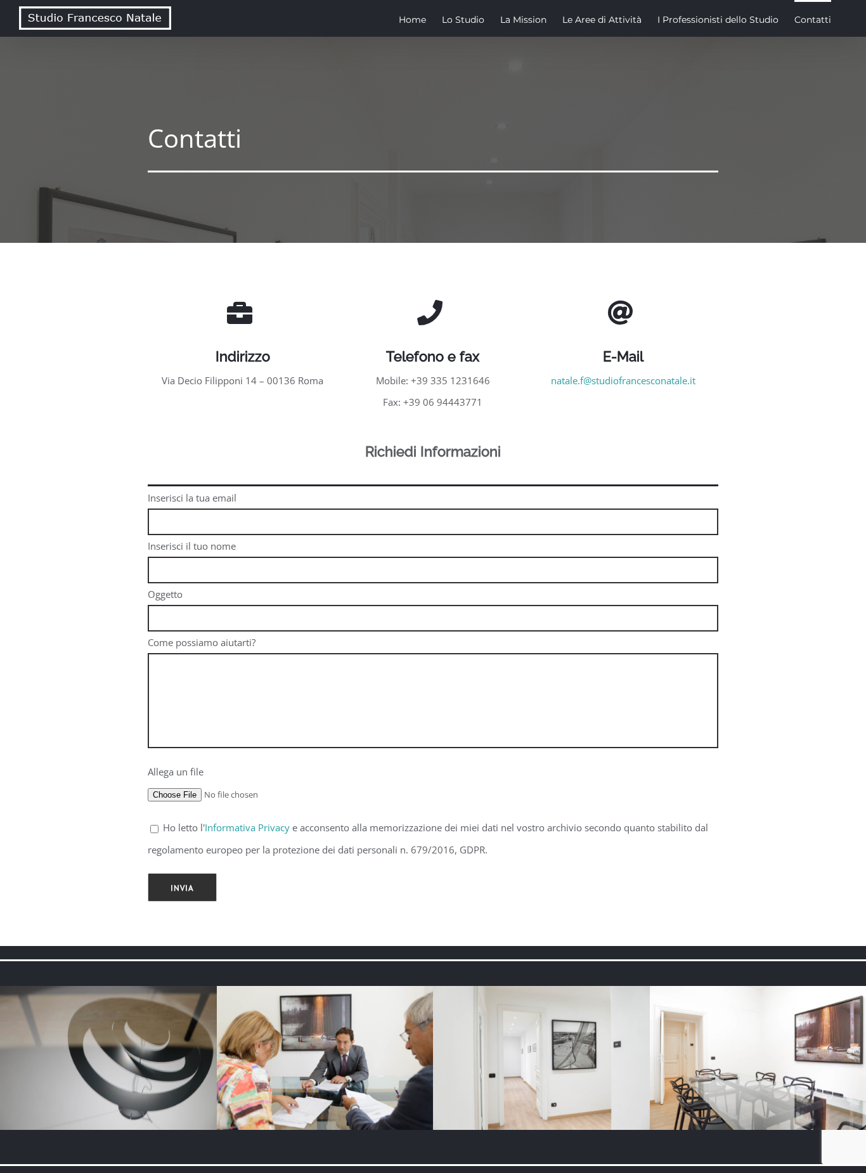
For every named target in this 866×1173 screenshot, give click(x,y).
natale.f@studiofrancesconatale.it (623, 380)
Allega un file (176, 771)
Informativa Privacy (247, 827)
